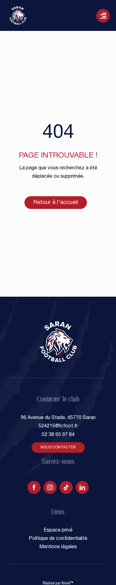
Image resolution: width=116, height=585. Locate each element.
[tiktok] (66, 487)
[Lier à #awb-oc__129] (103, 16)
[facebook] (34, 487)
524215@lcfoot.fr (58, 426)
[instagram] (50, 487)
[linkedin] (82, 487)
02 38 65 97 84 (58, 435)
